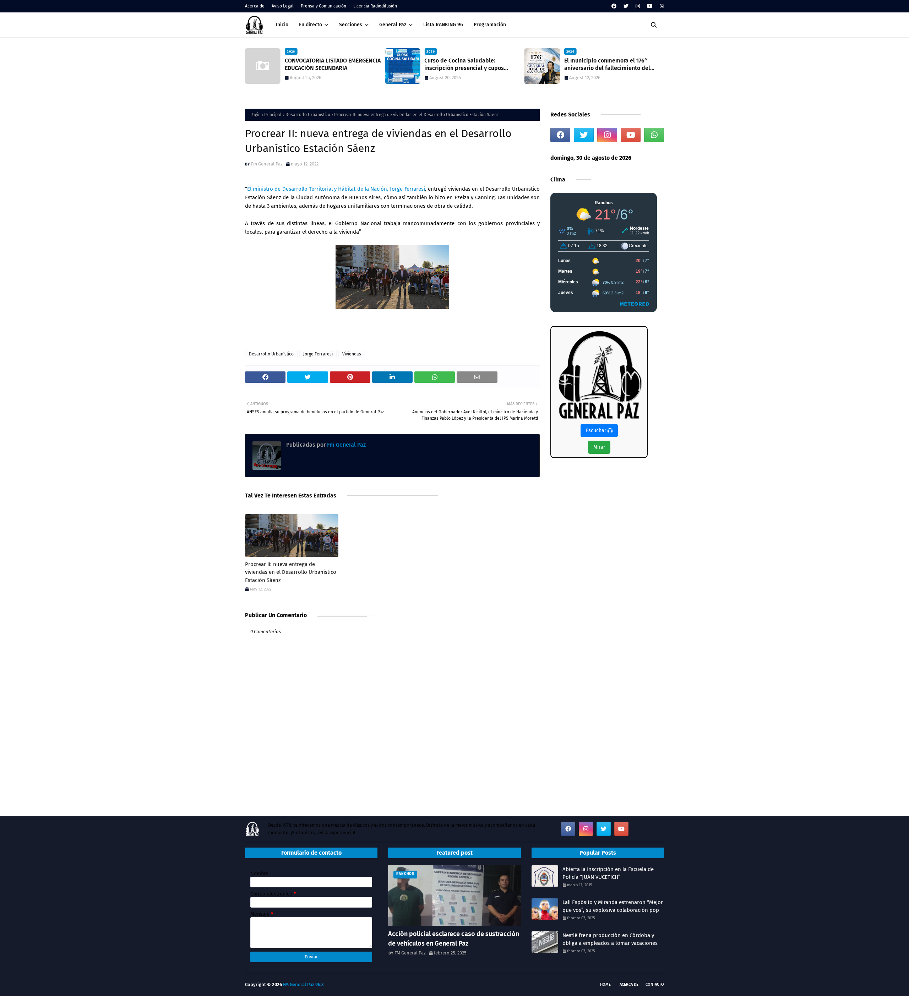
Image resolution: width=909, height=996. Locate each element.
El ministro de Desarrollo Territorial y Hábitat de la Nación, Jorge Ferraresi (336, 189)
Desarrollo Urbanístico (307, 114)
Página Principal (266, 114)
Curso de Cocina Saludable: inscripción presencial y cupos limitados (464, 64)
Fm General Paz (267, 164)
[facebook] (614, 6)
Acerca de (255, 6)
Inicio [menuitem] (282, 25)
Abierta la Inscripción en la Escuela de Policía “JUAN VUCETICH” (608, 873)
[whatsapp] (661, 6)
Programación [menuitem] (490, 25)
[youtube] (649, 6)
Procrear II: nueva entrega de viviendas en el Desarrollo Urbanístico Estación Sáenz (290, 572)
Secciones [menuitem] (350, 25)
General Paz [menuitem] (392, 25)
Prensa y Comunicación (323, 6)
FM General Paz (410, 953)
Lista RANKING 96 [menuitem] (443, 25)
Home (605, 984)
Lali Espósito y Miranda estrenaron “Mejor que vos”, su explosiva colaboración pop (612, 906)
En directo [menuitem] (310, 25)
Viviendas (351, 354)
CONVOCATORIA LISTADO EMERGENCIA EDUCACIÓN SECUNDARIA (333, 64)
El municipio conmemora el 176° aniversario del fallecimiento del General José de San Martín (607, 64)
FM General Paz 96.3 (303, 984)
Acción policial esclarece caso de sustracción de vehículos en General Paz (453, 938)
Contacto (655, 984)
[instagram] (638, 6)
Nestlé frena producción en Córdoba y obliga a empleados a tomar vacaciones (610, 939)
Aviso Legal (283, 6)
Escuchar (597, 431)
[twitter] (626, 6)
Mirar (599, 447)
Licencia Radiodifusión (375, 6)
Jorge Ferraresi (318, 354)
